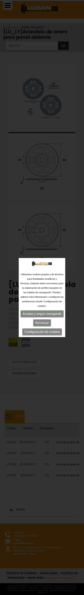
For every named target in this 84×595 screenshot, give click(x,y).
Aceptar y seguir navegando (42, 313)
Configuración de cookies (42, 331)
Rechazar (42, 322)
